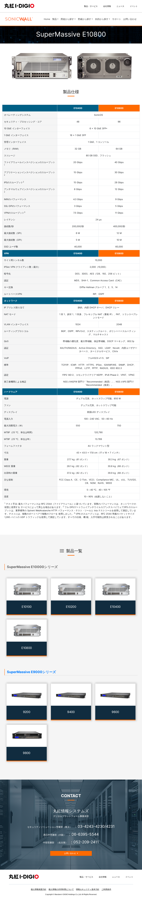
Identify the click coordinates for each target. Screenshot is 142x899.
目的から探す (101, 19)
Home (47, 19)
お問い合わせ (130, 19)
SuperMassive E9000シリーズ (31, 672)
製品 (54, 19)
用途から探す (67, 19)
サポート (116, 19)
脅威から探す (84, 19)
